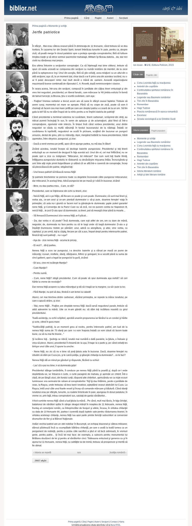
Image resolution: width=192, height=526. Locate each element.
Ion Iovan (138, 65)
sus (79, 452)
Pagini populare (158, 131)
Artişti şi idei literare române (151, 174)
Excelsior (141, 115)
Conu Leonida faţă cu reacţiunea (153, 83)
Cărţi (86, 18)
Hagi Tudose (143, 108)
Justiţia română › (117, 452)
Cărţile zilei (138, 74)
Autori (110, 18)
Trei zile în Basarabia (148, 101)
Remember (142, 104)
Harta (121, 522)
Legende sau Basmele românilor (153, 97)
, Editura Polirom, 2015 (162, 65)
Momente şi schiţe (57, 26)
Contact (113, 522)
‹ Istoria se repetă (42, 452)
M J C (148, 65)
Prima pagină (71, 18)
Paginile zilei (151, 75)
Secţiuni (123, 18)
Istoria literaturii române (149, 171)
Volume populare (140, 130)
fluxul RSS (115, 525)
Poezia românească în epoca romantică (157, 111)
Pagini (98, 18)
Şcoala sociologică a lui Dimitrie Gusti (156, 119)
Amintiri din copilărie (147, 86)
